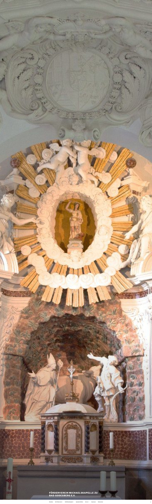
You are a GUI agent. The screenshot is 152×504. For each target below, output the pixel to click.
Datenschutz (100, 501)
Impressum (93, 501)
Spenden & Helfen (79, 501)
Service (86, 501)
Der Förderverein (58, 501)
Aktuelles (51, 501)
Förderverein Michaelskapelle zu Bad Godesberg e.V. (73, 494)
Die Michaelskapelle (69, 501)
